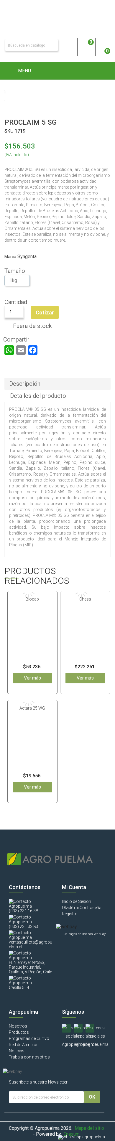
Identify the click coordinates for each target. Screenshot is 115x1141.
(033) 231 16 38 (23, 910)
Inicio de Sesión (76, 901)
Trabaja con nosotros (29, 1057)
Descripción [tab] (24, 383)
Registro (70, 913)
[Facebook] (33, 350)
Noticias (16, 1050)
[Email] (21, 350)
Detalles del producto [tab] (38, 395)
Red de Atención (24, 1044)
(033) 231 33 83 (23, 926)
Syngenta (27, 256)
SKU (9, 131)
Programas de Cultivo (29, 1038)
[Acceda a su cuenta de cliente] (68, 45)
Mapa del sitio (89, 1128)
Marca (10, 256)
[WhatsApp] (9, 350)
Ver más (32, 678)
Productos (19, 1032)
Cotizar (45, 312)
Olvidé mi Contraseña (81, 907)
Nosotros (18, 1026)
